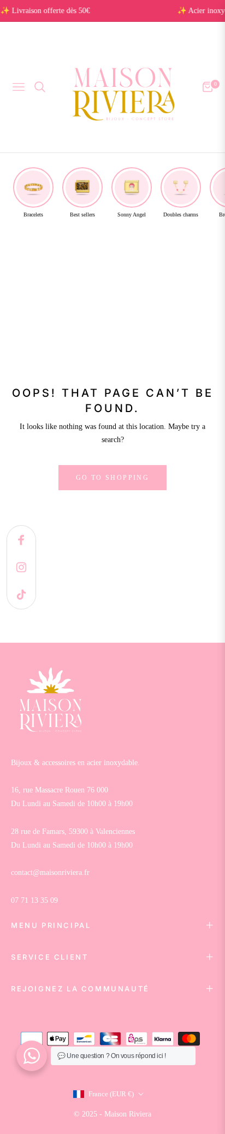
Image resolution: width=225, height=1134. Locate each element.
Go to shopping (113, 477)
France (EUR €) (111, 1094)
